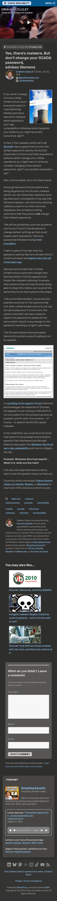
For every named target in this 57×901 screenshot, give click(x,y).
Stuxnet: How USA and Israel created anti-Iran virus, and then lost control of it (30, 649)
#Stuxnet (23, 512)
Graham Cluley (23, 71)
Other (40, 842)
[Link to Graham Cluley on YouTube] (42, 864)
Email (11, 739)
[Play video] (28, 22)
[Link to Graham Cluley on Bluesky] (15, 864)
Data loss (16, 498)
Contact (48, 871)
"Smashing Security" (36, 545)
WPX (47, 887)
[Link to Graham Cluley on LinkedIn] (9, 864)
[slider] (22, 830)
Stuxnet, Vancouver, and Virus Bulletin (30, 589)
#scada (20, 508)
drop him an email (39, 551)
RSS (34, 842)
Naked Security (13, 502)
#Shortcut (34, 508)
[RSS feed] (48, 864)
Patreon (9, 851)
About (28, 874)
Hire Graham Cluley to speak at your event (23, 871)
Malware (29, 498)
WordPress (22, 887)
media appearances (40, 542)
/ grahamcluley (26, 80)
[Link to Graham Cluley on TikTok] (37, 864)
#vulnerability (39, 512)
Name (11, 724)
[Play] (11, 830)
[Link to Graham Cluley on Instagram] (31, 864)
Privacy (18, 881)
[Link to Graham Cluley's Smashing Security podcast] (26, 864)
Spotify (26, 842)
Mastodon (42, 484)
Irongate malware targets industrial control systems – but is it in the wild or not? (29, 618)
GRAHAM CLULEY (14, 9)
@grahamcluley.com (29, 77)
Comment (14, 692)
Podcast (28, 502)
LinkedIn (39, 548)
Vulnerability (43, 502)
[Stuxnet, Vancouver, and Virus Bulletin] (32, 578)
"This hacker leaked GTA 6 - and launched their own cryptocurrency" (28, 815)
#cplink (9, 508)
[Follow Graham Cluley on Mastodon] (20, 864)
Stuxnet (8, 146)
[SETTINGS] (46, 830)
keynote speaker (25, 523)
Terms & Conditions (32, 881)
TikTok (30, 548)
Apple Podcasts (13, 842)
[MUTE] (42, 830)
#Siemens (10, 512)
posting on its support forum (25, 403)
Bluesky (29, 484)
